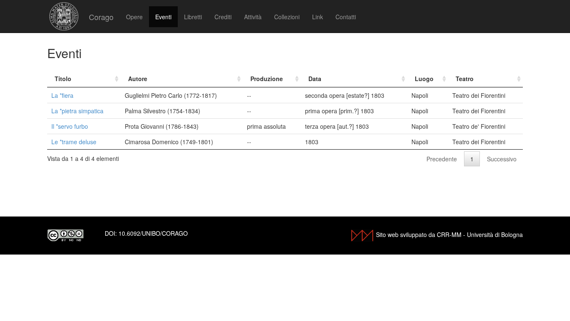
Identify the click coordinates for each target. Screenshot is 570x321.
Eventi (163, 17)
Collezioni (287, 17)
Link (317, 17)
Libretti (193, 17)
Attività (253, 17)
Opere (134, 17)
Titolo (63, 78)
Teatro (465, 78)
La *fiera (62, 95)
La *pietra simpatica (77, 111)
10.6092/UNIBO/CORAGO (153, 233)
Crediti (223, 17)
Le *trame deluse (73, 142)
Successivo (502, 159)
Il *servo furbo (69, 126)
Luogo (424, 78)
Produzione (266, 78)
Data (314, 78)
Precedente (441, 159)
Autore (137, 78)
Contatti (345, 17)
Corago (101, 16)
